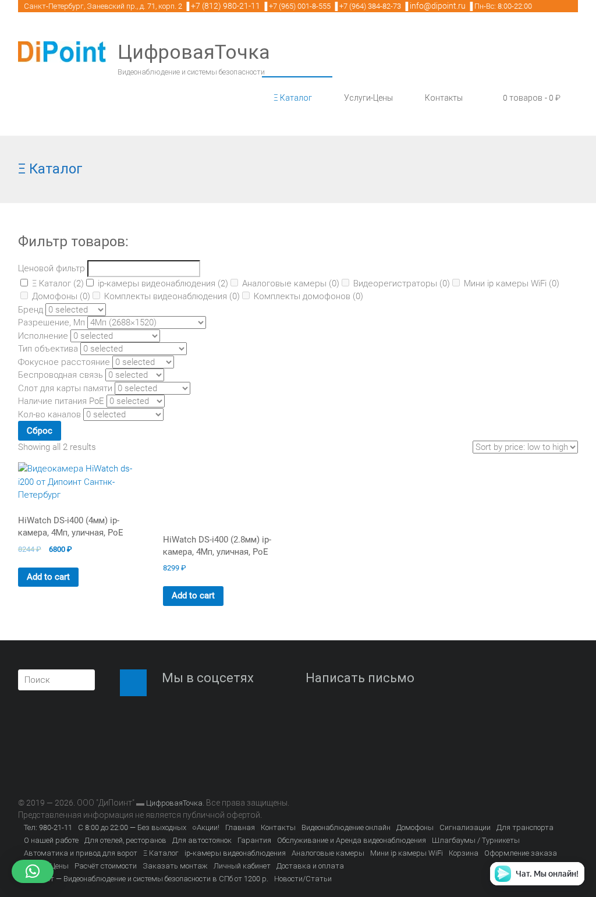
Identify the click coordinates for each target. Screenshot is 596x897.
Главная (240, 827)
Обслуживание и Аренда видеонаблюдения (351, 840)
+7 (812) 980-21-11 (225, 5)
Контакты (444, 97)
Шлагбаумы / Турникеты (476, 840)
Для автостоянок (202, 840)
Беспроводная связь (60, 375)
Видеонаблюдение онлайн (346, 827)
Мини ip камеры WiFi (511, 283)
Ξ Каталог (293, 97)
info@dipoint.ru (438, 5)
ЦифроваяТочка (194, 51)
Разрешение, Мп (51, 322)
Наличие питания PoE (61, 401)
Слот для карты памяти (65, 388)
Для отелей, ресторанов (125, 840)
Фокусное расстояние (64, 362)
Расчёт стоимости (105, 865)
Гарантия (254, 840)
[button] (33, 871)
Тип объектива (48, 348)
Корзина (463, 853)
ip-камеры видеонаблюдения (163, 283)
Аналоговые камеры (290, 283)
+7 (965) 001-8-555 (300, 6)
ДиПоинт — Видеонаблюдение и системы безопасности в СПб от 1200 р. (146, 878)
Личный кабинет (242, 865)
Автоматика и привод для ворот (80, 853)
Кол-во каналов (49, 414)
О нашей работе (51, 840)
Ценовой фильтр (51, 268)
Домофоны (61, 296)
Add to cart (48, 577)
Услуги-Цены (368, 97)
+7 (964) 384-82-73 (370, 6)
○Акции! (205, 827)
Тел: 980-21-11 (48, 827)
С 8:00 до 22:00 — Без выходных (132, 827)
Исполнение (43, 336)
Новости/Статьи (303, 878)
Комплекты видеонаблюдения (172, 296)
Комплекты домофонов (308, 296)
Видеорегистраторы (401, 283)
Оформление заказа (520, 853)
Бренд (30, 309)
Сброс (39, 431)
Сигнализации (465, 827)
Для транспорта (525, 827)
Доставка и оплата (310, 865)
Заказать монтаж (175, 865)
